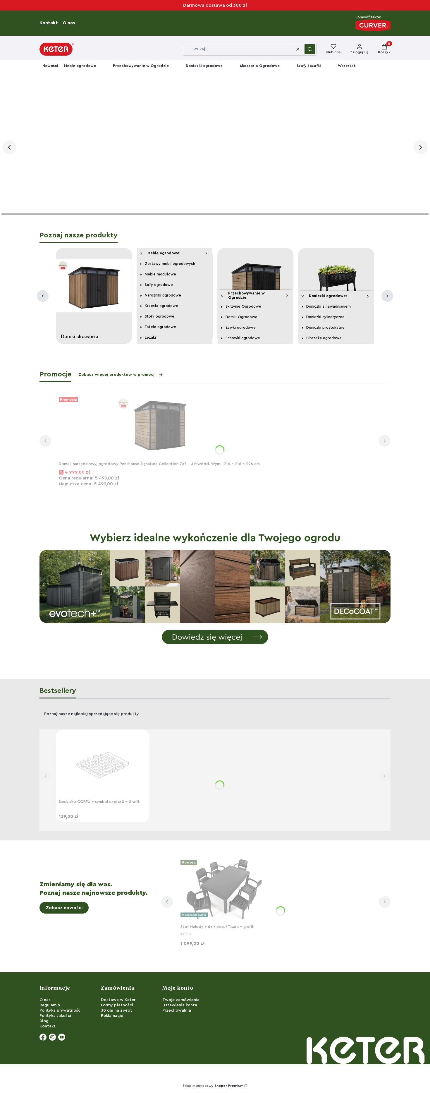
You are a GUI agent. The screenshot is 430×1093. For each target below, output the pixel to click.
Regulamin (49, 1005)
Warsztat (347, 66)
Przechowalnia (176, 1010)
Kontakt (50, 22)
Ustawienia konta (179, 1005)
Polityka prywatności (60, 1010)
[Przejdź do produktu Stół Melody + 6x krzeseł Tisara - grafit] (224, 889)
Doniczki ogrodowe (204, 66)
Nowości (50, 66)
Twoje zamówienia (180, 1000)
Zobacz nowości (64, 907)
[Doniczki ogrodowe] (336, 287)
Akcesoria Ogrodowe (260, 66)
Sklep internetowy (213, 1085)
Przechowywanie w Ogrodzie (141, 66)
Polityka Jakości (55, 1016)
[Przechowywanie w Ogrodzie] (255, 287)
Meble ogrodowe (80, 66)
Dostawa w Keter (118, 1000)
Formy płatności (117, 1005)
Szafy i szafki (309, 66)
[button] (310, 49)
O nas (71, 22)
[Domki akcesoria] (94, 287)
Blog (44, 1021)
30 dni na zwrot (116, 1010)
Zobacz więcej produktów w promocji (117, 375)
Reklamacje (112, 1016)
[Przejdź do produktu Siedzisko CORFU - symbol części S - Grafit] (103, 764)
